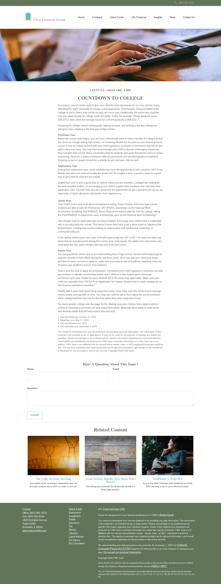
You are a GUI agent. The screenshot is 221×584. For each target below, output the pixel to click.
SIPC (164, 566)
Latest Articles (76, 536)
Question (32, 388)
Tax (71, 526)
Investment (74, 516)
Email (116, 369)
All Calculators (76, 543)
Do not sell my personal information (122, 552)
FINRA (155, 566)
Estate (72, 519)
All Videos (74, 540)
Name (30, 369)
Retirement (75, 512)
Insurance (74, 523)
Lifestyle (73, 533)
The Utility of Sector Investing (53, 479)
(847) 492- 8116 (186, 3)
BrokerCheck (166, 515)
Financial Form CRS (114, 509)
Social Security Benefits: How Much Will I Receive (110, 480)
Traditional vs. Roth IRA (168, 479)
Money (72, 530)
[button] (97, 17)
